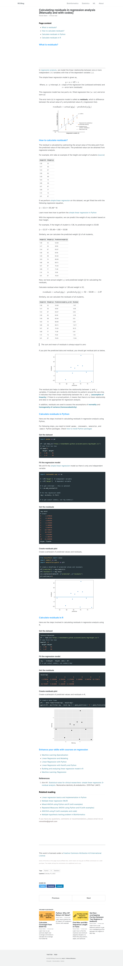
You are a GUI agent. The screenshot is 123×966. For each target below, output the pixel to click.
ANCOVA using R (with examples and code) (59, 811)
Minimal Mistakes (71, 958)
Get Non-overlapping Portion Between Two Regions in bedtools (97, 917)
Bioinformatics (72, 3)
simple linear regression (60, 200)
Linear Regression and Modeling (55, 758)
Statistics (85, 3)
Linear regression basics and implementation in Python (64, 797)
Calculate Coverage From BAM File (45, 924)
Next (89, 898)
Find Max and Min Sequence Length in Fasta (80, 924)
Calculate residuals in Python (53, 34)
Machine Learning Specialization (55, 755)
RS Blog (21, 3)
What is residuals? (49, 27)
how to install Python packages (79, 429)
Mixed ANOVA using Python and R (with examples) (62, 804)
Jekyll (63, 958)
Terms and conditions (56, 961)
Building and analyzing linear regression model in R (62, 769)
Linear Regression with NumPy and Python (59, 765)
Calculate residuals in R (51, 38)
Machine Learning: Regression (54, 772)
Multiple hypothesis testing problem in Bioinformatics (63, 815)
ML (94, 3)
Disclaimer (62, 961)
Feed (55, 954)
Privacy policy (49, 961)
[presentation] (72, 82)
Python (46, 870)
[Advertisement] (72, 58)
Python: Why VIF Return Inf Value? (63, 914)
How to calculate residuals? (53, 31)
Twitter (49, 954)
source (101, 155)
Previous (55, 898)
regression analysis (49, 70)
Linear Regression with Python (54, 762)
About (101, 3)
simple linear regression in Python (83, 213)
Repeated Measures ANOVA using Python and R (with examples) (68, 808)
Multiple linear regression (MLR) (55, 801)
